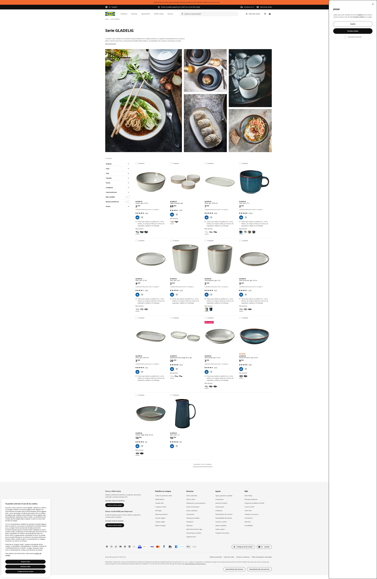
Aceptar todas (25, 561)
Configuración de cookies (25, 571)
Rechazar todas (25, 566)
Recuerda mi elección (355, 37)
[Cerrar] (373, 4)
